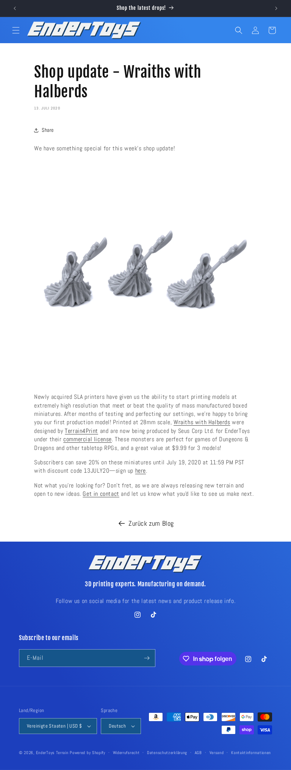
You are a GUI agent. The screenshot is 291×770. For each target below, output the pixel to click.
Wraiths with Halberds (202, 422)
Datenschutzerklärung (167, 752)
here (140, 471)
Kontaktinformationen (251, 752)
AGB (198, 752)
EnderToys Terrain (52, 752)
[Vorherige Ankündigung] (14, 8)
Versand (217, 752)
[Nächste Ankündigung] (276, 8)
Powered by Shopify (87, 752)
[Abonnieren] (146, 658)
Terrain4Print (81, 431)
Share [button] (48, 130)
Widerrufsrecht (126, 752)
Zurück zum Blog (151, 523)
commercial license (87, 439)
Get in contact (101, 494)
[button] (16, 30)
